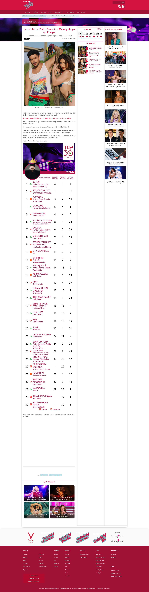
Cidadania (25, 563)
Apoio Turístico (43, 566)
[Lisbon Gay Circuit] (117, 536)
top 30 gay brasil (57, 475)
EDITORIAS (67, 550)
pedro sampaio (44, 475)
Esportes (25, 569)
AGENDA (93, 29)
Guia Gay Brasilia (100, 560)
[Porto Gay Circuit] (117, 541)
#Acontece (67, 563)
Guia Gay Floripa (100, 569)
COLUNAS (82, 550)
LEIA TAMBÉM (49, 482)
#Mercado (67, 569)
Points (40, 557)
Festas (56, 557)
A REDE (97, 550)
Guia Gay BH (99, 566)
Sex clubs (41, 563)
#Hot (66, 566)
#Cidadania (67, 560)
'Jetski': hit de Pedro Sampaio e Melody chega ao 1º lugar (62, 16)
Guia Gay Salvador (100, 563)
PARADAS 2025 (70, 12)
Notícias (35, 16)
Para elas (41, 554)
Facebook (113, 554)
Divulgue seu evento (34, 578)
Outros (56, 566)
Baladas (25, 557)
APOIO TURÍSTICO (81, 12)
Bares (24, 560)
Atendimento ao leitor (33, 581)
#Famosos (67, 576)
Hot (55, 560)
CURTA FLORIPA (58, 12)
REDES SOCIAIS (114, 550)
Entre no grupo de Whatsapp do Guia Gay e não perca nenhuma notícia (47, 118)
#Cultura (42, 16)
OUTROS (113, 567)
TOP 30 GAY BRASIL (46, 12)
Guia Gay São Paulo (100, 557)
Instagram (113, 557)
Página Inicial (26, 16)
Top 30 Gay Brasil (84, 554)
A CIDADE (27, 12)
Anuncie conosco (34, 575)
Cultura (56, 554)
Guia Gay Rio (99, 573)
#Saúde (66, 573)
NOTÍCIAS (35, 12)
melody (51, 475)
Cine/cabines (26, 566)
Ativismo (56, 563)
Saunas (41, 560)
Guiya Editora (99, 554)
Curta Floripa (83, 557)
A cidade (25, 554)
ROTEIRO (25, 550)
